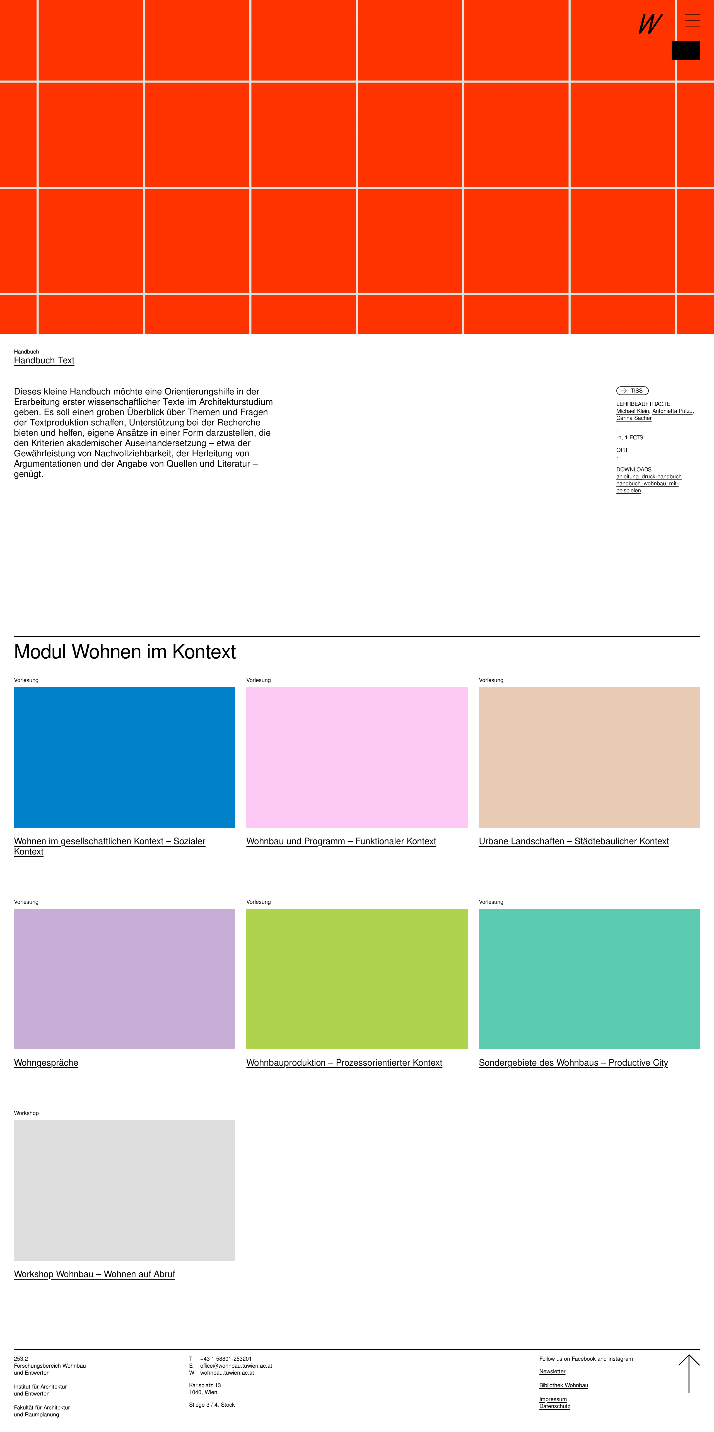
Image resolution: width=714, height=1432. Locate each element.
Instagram (620, 1358)
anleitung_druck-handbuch (649, 476)
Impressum (553, 1399)
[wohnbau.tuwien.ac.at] (669, 37)
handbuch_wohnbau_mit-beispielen (647, 487)
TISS (637, 390)
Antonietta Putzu (672, 411)
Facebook (584, 1358)
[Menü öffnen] (692, 20)
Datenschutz (554, 1406)
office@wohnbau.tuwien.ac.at (236, 1365)
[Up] (689, 1386)
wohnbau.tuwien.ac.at (227, 1372)
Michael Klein (632, 411)
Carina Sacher (634, 418)
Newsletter (552, 1371)
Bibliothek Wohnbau (563, 1385)
